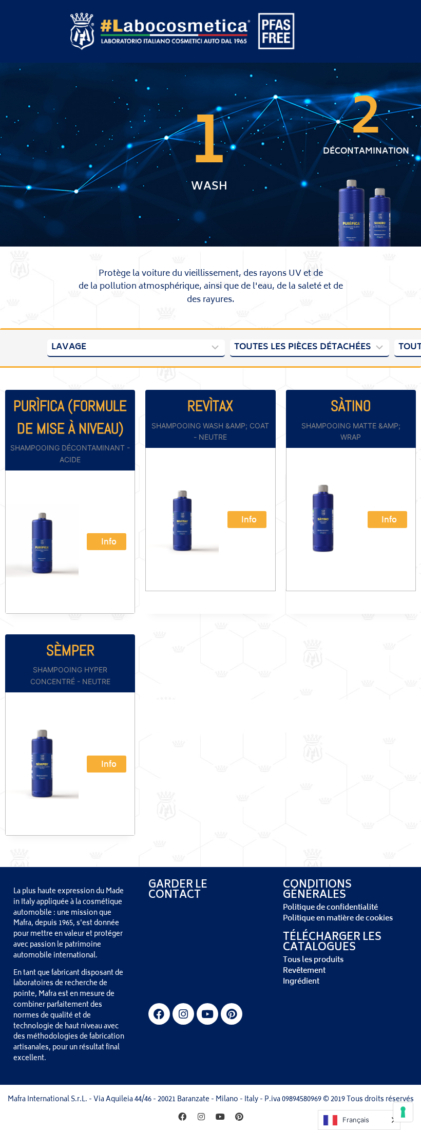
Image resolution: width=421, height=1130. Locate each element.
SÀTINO (351, 406)
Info (109, 543)
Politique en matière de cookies (338, 918)
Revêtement (304, 971)
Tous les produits (313, 960)
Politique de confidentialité (330, 907)
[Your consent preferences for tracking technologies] (403, 1112)
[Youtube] (207, 1014)
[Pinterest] (231, 1014)
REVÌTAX (210, 406)
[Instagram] (183, 1014)
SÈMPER (70, 650)
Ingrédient (301, 981)
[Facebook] (159, 1014)
